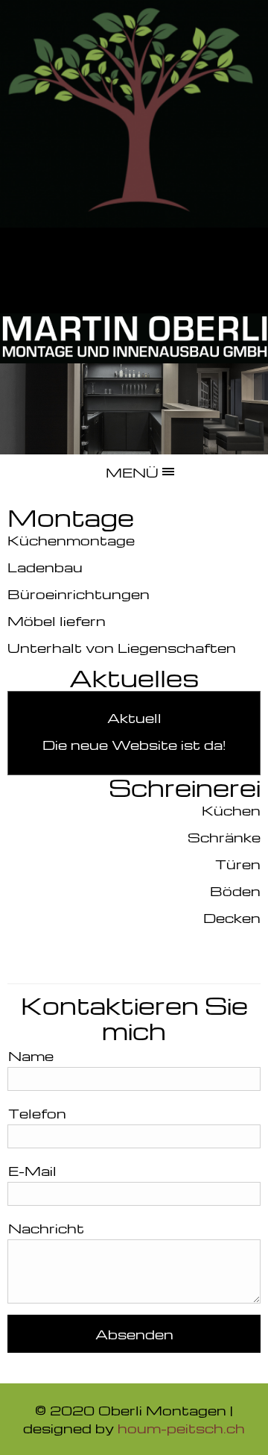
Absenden (134, 1333)
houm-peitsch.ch (181, 1427)
